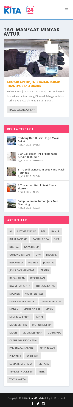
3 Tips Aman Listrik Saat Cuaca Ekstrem (37, 187)
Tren (41, 371)
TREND (36, 176)
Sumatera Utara (20, 363)
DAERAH (37, 144)
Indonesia (16, 262)
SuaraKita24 (35, 398)
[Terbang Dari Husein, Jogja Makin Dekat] (11, 140)
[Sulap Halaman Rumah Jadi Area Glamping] (11, 203)
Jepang (44, 270)
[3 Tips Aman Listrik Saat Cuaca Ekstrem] (11, 187)
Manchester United (22, 301)
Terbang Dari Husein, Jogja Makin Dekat (39, 139)
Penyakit (15, 356)
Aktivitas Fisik (26, 231)
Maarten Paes (34, 293)
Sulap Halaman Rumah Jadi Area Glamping (38, 202)
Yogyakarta (17, 379)
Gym (38, 254)
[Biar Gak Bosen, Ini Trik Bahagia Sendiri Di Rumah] (11, 156)
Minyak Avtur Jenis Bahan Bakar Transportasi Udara (33, 84)
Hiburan (51, 254)
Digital (14, 247)
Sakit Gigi (32, 356)
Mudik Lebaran (32, 332)
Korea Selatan (45, 286)
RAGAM (37, 207)
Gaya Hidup (31, 247)
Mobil (40, 317)
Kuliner (14, 293)
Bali (43, 231)
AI (10, 231)
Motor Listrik (41, 324)
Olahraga (54, 332)
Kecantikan (17, 278)
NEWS (42, 91)
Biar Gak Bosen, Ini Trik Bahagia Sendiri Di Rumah (38, 155)
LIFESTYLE (38, 160)
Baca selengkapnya (22, 109)
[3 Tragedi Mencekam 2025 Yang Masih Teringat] (11, 171)
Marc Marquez (51, 301)
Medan (13, 309)
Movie (13, 332)
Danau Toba (40, 239)
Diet (57, 239)
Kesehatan (37, 278)
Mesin (49, 309)
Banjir (55, 231)
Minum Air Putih (20, 317)
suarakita (16, 91)
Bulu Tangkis (18, 239)
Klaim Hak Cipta (19, 286)
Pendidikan (47, 348)
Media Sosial (32, 309)
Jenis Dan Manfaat (22, 270)
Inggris (33, 262)
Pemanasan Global (22, 348)
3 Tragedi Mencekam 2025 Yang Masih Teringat (41, 171)
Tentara (43, 363)
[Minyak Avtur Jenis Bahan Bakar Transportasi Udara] (36, 58)
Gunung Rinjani (19, 254)
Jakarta (48, 262)
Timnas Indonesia (21, 371)
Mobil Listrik (18, 324)
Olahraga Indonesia (23, 340)
